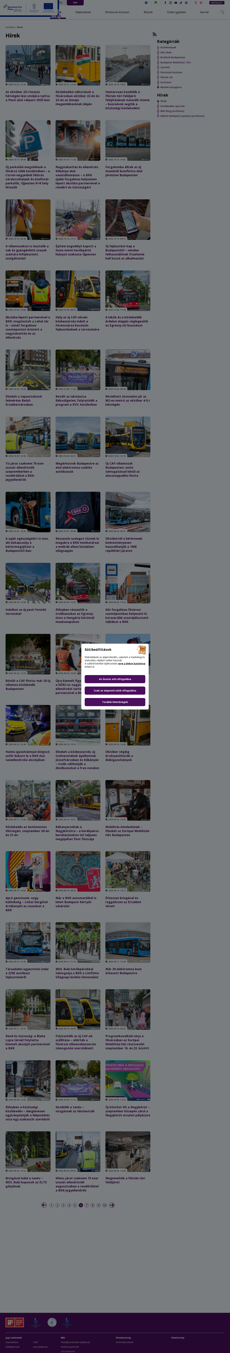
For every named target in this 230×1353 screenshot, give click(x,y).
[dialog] (115, 676)
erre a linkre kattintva (131, 663)
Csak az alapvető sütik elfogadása (115, 690)
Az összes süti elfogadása (115, 679)
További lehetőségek (115, 702)
